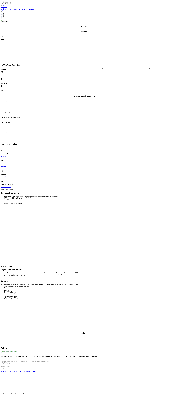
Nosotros (5, 7)
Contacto (2, 10)
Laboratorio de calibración (30, 9)
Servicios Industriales (5, 9)
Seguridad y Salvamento (15, 371)
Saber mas (3, 156)
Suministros (22, 9)
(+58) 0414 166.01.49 (6, 363)
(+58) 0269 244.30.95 (5, 1)
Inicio (2, 7)
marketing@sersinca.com (6, 2)
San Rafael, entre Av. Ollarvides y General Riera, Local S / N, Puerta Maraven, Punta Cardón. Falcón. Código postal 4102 (27, 361)
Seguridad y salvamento (15, 9)
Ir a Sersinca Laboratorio (6, 187)
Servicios (2, 8)
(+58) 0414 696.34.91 (6, 365)
